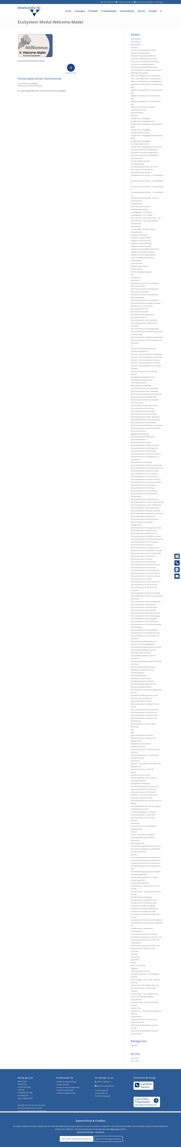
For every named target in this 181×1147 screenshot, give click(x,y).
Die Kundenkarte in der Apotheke (144, 320)
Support (134, 1005)
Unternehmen (136, 1016)
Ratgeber (134, 968)
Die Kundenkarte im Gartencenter (144, 712)
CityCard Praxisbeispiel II (140, 53)
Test (132, 274)
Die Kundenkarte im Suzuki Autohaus (145, 564)
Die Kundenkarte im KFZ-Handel (143, 789)
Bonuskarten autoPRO (140, 311)
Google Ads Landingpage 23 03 (143, 121)
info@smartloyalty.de (105, 1086)
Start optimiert (136, 263)
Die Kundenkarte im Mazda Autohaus (145, 510)
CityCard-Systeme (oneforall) (142, 769)
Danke (133, 772)
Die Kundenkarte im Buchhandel (143, 451)
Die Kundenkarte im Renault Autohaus (146, 536)
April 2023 (134, 1058)
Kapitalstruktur (137, 829)
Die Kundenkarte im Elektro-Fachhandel (146, 465)
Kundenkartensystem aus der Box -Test (146, 937)
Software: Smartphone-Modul (142, 252)
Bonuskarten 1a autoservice (142, 306)
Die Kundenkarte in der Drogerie (143, 724)
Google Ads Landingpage (140, 118)
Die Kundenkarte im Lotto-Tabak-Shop (146, 505)
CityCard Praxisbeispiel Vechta (142, 64)
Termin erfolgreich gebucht (141, 272)
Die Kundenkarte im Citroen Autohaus (146, 454)
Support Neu (136, 1008)
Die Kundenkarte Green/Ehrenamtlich (145, 428)
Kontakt (134, 854)
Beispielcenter (136, 741)
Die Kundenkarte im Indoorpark (143, 485)
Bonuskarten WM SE (139, 317)
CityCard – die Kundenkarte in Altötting (146, 357)
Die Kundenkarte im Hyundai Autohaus (146, 482)
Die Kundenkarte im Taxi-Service (143, 567)
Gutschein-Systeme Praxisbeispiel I (144, 149)
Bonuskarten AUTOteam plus (142, 314)
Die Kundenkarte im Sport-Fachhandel (146, 553)
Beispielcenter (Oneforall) (141, 743)
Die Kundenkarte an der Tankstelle (144, 388)
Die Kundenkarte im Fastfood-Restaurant (147, 468)
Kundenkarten (136, 203)
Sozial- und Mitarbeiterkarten (142, 996)
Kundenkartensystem (139, 209)
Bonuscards (22, 1081)
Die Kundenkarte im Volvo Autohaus (145, 581)
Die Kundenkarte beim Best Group (144, 405)
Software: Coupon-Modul (141, 238)
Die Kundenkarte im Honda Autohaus (145, 479)
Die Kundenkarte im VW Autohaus (144, 584)
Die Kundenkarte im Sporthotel (143, 556)
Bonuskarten (136, 39)
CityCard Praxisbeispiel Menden (143, 56)
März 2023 (135, 1061)
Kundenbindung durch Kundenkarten (145, 857)
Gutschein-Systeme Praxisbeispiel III (145, 155)
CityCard (134, 47)
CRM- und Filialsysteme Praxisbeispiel (145, 75)
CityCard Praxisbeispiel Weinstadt (144, 67)
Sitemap (134, 991)
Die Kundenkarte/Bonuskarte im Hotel (146, 647)
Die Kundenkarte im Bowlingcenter (144, 448)
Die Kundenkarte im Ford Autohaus (145, 476)
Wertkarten (135, 280)
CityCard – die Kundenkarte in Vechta (145, 363)
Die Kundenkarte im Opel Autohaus (145, 519)
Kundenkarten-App (25, 1092)
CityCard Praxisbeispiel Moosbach (144, 59)
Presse (133, 962)
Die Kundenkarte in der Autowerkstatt (146, 601)
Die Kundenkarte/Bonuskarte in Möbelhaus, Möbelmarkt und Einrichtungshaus (143, 670)
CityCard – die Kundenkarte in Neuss (145, 360)
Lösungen (135, 951)
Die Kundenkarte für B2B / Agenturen (145, 417)
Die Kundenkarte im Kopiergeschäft (145, 329)
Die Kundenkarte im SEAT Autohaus (145, 542)
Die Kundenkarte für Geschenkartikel (145, 419)
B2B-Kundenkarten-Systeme (142, 735)
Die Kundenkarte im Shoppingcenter (145, 547)
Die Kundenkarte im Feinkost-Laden (145, 471)
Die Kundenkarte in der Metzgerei (144, 618)
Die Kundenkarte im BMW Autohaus (145, 445)
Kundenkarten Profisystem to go (144, 900)
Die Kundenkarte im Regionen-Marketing (147, 337)
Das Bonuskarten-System (141, 775)
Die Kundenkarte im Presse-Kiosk (144, 530)
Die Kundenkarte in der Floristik (143, 610)
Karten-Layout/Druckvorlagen (142, 834)
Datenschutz (115, 1129)
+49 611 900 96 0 (103, 1081)
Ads (132, 729)
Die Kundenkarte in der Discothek (144, 607)
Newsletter (135, 959)
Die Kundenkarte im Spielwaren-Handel (146, 550)
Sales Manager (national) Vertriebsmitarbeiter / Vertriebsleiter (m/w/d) (145, 974)
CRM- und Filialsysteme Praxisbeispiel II (146, 78)
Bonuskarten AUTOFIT (139, 309)
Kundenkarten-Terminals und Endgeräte (146, 920)
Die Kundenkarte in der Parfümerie (144, 621)
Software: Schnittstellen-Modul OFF (145, 249)
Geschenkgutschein (25, 1098)
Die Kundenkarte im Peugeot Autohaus (146, 528)
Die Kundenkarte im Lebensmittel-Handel (147, 502)
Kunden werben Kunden (140, 161)
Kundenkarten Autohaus (140, 206)
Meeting (134, 954)
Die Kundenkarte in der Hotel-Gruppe (145, 616)
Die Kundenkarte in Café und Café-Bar (145, 593)
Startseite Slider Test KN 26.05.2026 (144, 1002)
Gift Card (134, 115)
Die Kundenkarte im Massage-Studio (145, 508)
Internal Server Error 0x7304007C (144, 826)
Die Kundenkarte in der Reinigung (144, 630)
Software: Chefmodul (139, 235)
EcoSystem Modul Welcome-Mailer (50, 22)
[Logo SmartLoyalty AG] (47, 11)
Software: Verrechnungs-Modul (143, 255)
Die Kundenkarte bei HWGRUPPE (144, 397)
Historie (134, 820)
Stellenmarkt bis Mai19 (140, 266)
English (160, 2)
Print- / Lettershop (138, 965)
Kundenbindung (137, 164)
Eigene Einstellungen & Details (108, 1139)
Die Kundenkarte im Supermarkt (143, 562)
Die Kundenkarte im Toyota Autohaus (145, 576)
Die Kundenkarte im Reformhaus (143, 533)
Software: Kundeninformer (141, 243)
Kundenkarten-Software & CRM (143, 911)
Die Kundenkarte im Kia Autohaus (144, 491)
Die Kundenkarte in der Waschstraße (145, 633)
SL (132, 346)
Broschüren (135, 761)
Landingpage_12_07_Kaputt (142, 215)
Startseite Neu (136, 999)
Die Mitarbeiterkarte (139, 675)
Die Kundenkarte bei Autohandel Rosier (146, 394)
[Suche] (161, 11)
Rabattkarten (136, 226)
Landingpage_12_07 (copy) (141, 212)
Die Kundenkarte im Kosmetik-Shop (145, 499)
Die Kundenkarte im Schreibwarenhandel (147, 539)
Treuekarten (135, 277)
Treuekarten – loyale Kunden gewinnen (146, 1011)
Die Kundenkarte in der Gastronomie (145, 613)
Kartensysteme (137, 158)
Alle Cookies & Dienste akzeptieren (76, 1139)
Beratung (134, 726)
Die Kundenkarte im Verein (141, 579)
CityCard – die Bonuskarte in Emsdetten (146, 354)
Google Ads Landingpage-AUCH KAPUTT (146, 147)
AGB (132, 732)
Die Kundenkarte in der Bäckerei (143, 604)
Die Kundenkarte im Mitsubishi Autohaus (147, 513)
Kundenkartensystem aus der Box (144, 934)
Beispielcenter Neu (138, 746)
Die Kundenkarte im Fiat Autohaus (144, 473)
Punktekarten (136, 223)
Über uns (134, 1014)
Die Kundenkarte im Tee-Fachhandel (145, 570)
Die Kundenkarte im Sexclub (142, 544)
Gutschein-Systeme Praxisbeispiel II (145, 152)
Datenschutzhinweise (85, 1132)
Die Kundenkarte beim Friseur (142, 408)
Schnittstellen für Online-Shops (143, 229)
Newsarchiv (135, 957)
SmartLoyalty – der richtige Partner (144, 994)
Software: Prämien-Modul (141, 246)
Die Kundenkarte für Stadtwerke (143, 422)
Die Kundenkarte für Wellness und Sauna (147, 425)
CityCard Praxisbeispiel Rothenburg (145, 61)
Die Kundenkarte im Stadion (142, 559)
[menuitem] (68, 11)
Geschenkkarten (137, 112)
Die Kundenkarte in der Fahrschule (144, 715)
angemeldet (30, 91)
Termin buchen (137, 269)
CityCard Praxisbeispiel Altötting (143, 50)
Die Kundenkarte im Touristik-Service (145, 573)
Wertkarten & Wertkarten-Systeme (144, 1031)
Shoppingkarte (136, 232)
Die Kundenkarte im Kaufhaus (142, 488)
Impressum (135, 823)
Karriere (134, 832)
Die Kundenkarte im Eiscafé (141, 462)
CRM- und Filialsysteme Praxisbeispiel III (146, 81)
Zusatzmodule (136, 1033)
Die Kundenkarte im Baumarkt (143, 437)
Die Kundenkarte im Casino (141, 701)
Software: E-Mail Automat (141, 240)
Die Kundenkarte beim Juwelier (143, 411)
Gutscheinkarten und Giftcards (143, 817)
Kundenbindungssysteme (141, 172)
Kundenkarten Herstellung (141, 897)
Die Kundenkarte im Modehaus (143, 516)
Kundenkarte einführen (140, 883)
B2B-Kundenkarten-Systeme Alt (143, 738)
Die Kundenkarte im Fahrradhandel (144, 709)
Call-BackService (146, 1085)
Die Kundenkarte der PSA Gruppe (144, 414)
